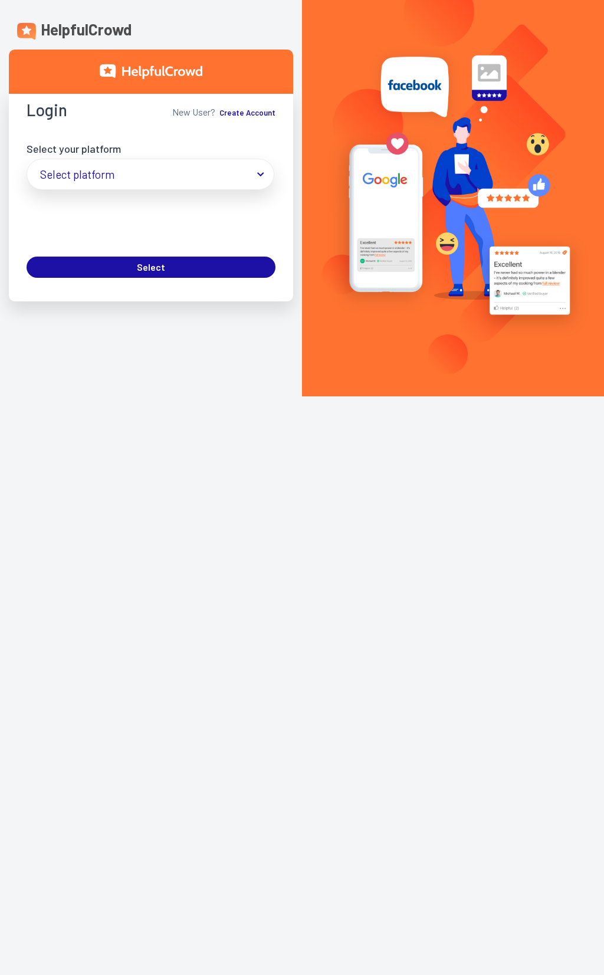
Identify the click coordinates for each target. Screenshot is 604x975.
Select (151, 267)
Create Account (247, 112)
